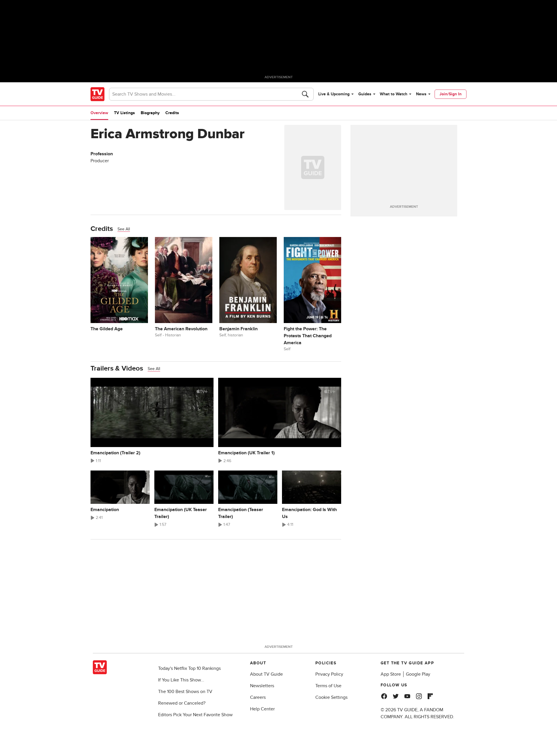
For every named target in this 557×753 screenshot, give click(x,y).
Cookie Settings (331, 697)
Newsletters (262, 686)
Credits (172, 112)
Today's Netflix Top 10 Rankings (189, 668)
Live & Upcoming (334, 94)
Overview (99, 112)
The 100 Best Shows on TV (185, 691)
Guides (364, 94)
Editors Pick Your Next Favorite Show (195, 715)
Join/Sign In (451, 94)
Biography (150, 112)
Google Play (418, 674)
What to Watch (393, 94)
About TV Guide (266, 674)
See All (123, 229)
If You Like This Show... (181, 680)
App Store (391, 674)
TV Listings (124, 112)
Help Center (262, 709)
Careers (258, 697)
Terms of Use (328, 686)
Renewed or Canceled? (181, 703)
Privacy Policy (329, 674)
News (421, 94)
